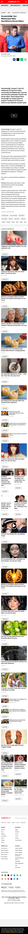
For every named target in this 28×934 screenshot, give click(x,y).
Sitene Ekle (17, 867)
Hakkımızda (3, 822)
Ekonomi (3, 829)
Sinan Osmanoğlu (13, 215)
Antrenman (23, 218)
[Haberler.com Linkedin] (14, 875)
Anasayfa (3, 12)
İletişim (13, 822)
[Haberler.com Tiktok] (11, 879)
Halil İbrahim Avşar (10, 211)
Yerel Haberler (21, 215)
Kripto (2, 838)
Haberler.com (4, 845)
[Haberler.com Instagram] (11, 875)
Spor (9, 12)
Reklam (8, 822)
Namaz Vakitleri (4, 850)
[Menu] (2, 2)
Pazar (17, 222)
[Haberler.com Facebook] (5, 875)
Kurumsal (17, 845)
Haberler (3, 827)
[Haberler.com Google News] (2, 875)
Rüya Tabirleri (4, 856)
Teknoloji (17, 831)
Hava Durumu (4, 848)
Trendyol (3, 222)
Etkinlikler (11, 218)
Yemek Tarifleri (4, 858)
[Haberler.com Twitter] (8, 875)
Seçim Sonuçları (4, 852)
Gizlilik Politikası (18, 850)
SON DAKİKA (4, 5)
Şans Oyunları (4, 854)
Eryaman (8, 222)
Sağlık (16, 829)
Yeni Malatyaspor (5, 215)
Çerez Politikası (18, 852)
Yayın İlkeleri (23, 822)
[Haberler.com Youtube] (8, 879)
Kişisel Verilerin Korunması (18, 855)
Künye (17, 822)
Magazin (3, 833)
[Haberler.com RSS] (2, 879)
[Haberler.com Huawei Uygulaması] (18, 887)
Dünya (2, 842)
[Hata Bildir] (6, 903)
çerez (2, 929)
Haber (9, 900)
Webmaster (17, 861)
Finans (16, 833)
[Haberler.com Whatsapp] (17, 875)
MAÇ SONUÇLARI (15, 5)
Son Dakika (3, 836)
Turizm (16, 836)
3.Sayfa (2, 840)
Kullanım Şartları (18, 848)
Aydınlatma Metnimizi (11, 932)
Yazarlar (17, 838)
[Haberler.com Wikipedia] (5, 879)
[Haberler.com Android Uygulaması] (11, 887)
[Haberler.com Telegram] (14, 879)
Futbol (13, 222)
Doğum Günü (16, 218)
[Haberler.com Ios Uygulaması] (4, 887)
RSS (16, 865)
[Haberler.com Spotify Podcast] (20, 875)
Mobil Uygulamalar (19, 863)
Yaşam (21, 222)
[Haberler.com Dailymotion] (17, 879)
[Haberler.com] (6, 818)
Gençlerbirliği (4, 218)
